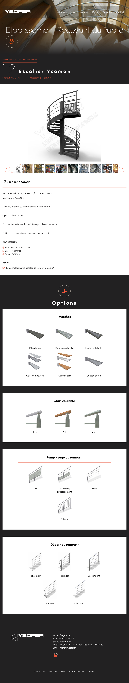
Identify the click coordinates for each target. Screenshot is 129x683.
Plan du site (39, 672)
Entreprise (62, 12)
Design (95, 12)
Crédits (91, 672)
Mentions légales (57, 672)
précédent (34, 78)
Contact (120, 12)
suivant (47, 78)
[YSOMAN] (27, 173)
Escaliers (84, 12)
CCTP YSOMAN (13, 251)
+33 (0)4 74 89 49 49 (67, 644)
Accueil (5, 59)
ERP (19, 59)
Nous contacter (76, 672)
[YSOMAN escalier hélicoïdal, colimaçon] (39, 173)
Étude (73, 12)
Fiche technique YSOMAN (17, 247)
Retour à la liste (12, 78)
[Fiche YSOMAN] (16, 173)
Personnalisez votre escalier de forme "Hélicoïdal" (30, 268)
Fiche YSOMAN (12, 254)
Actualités (107, 12)
